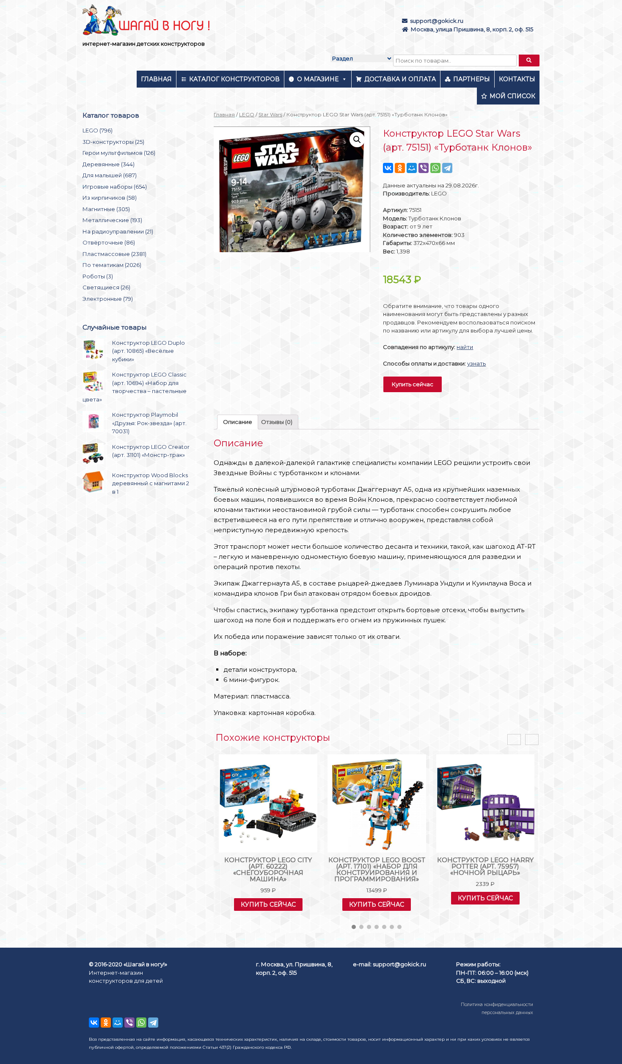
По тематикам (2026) (112, 264)
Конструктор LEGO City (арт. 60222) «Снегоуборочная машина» (268, 869)
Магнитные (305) (106, 209)
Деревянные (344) (109, 164)
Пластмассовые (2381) (114, 253)
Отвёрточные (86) (109, 242)
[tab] (237, 422)
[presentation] (514, 739)
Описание (237, 421)
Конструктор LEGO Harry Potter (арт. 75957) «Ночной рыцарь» (485, 866)
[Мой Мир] (412, 168)
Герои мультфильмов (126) (119, 152)
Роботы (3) (98, 276)
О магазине (318, 79)
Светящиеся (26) (106, 287)
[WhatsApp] (435, 168)
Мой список (512, 96)
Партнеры (471, 79)
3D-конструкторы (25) (113, 141)
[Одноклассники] (400, 168)
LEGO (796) (98, 130)
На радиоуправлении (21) (118, 231)
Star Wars (270, 114)
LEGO (246, 114)
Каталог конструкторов (234, 79)
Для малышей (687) (110, 175)
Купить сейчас (412, 384)
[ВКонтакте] (388, 168)
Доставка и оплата (400, 79)
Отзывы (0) (276, 421)
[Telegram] (447, 168)
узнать (476, 363)
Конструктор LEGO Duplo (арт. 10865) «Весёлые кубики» (148, 351)
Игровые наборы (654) (115, 186)
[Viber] (423, 168)
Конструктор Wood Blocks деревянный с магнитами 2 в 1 (150, 483)
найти (465, 347)
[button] (354, 927)
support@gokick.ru (436, 20)
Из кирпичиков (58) (110, 197)
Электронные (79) (108, 298)
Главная (156, 79)
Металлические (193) (112, 220)
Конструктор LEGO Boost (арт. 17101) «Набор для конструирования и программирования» (376, 869)
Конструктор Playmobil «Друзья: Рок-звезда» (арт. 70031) (149, 422)
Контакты (517, 79)
